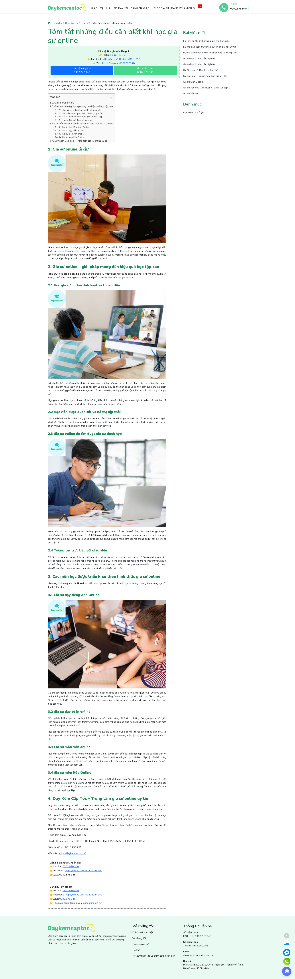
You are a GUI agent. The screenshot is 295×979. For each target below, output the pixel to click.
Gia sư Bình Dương (193, 82)
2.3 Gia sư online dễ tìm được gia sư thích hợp (80, 116)
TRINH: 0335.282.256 (195, 945)
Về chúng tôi (139, 938)
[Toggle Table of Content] (109, 97)
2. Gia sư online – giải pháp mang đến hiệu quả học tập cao (82, 106)
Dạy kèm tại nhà (191, 112)
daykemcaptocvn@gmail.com (198, 955)
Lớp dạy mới (120, 8)
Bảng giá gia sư (141, 8)
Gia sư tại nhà (100, 8)
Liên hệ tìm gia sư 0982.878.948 (82, 70)
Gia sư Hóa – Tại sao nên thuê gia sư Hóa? (205, 76)
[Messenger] (286, 952)
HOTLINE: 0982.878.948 (197, 936)
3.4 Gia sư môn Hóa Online (71, 137)
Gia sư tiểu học (191, 93)
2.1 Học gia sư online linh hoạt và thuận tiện (80, 110)
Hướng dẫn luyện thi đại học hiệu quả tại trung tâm (210, 52)
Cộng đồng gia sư (92, 903)
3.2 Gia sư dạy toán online (71, 130)
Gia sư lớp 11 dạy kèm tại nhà (199, 64)
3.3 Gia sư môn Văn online (71, 133)
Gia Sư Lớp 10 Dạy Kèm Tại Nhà (200, 70)
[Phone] (286, 961)
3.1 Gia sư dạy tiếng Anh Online (74, 127)
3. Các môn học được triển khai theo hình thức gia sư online (82, 123)
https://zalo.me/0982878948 (118, 63)
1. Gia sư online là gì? (63, 102)
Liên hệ (136, 950)
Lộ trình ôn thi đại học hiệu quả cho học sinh (206, 41)
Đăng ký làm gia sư (184, 8)
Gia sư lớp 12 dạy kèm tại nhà (199, 58)
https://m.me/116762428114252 (121, 59)
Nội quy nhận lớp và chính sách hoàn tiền (153, 956)
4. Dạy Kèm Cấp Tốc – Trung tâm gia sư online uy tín (80, 140)
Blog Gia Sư (161, 8)
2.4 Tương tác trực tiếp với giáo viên (76, 120)
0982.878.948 (238, 8)
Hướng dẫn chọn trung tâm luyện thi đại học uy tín (209, 47)
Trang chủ (56, 23)
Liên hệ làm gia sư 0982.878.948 (145, 70)
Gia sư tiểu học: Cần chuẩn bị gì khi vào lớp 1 (206, 87)
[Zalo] (286, 943)
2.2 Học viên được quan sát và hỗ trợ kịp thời (80, 113)
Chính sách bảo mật (142, 932)
